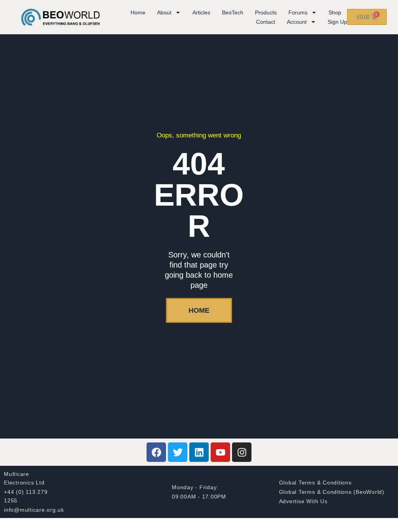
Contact (265, 22)
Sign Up (337, 22)
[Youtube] (220, 452)
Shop (334, 12)
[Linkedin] (199, 452)
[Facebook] (156, 452)
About (164, 12)
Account (297, 22)
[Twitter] (177, 452)
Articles (201, 12)
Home (138, 12)
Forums (297, 12)
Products (266, 12)
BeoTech (232, 12)
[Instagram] (241, 452)
